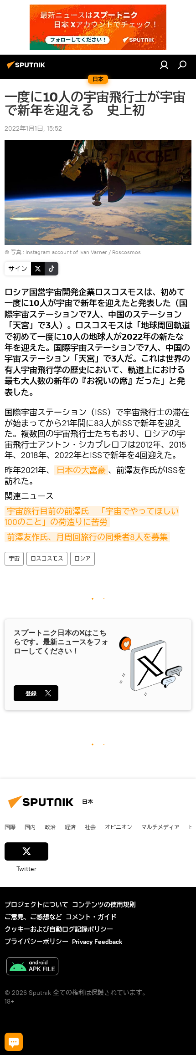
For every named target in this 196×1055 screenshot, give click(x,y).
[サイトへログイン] (164, 65)
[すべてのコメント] (14, 1042)
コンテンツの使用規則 (104, 905)
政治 (50, 827)
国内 (30, 827)
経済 (70, 827)
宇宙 (14, 558)
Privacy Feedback (97, 942)
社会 (90, 827)
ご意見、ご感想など (33, 917)
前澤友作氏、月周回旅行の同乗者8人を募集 (87, 537)
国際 (10, 827)
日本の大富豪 (81, 470)
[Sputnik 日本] (27, 68)
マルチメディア (160, 827)
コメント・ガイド (91, 917)
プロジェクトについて (36, 905)
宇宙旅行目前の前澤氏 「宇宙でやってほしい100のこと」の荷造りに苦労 (92, 516)
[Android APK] (32, 967)
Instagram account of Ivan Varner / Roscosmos (83, 252)
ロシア (82, 558)
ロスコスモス (47, 558)
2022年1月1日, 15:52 (33, 128)
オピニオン (118, 827)
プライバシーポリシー (36, 942)
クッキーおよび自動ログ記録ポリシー (59, 929)
